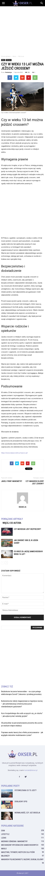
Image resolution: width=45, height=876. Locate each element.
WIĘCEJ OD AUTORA (12, 523)
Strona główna (5, 56)
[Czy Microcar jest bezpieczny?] (7, 532)
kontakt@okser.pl (30, 770)
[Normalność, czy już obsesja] (7, 816)
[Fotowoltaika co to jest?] (7, 793)
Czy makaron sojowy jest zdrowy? (35, 482)
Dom (3, 830)
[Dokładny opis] (7, 805)
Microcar (8, 60)
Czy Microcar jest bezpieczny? (27, 529)
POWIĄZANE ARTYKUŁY (12, 519)
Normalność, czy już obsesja (27, 813)
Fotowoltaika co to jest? (25, 790)
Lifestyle (5, 834)
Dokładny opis (21, 801)
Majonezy (5, 856)
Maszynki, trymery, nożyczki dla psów (18, 852)
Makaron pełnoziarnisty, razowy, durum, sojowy (22, 859)
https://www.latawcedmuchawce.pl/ (14, 453)
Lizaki (3, 838)
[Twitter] (25, 776)
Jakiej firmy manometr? (11, 481)
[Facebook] (19, 776)
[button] (42, 3)
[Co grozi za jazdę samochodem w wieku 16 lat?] (7, 554)
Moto (3, 60)
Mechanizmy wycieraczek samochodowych (19, 845)
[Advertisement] (22, 30)
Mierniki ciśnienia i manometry (14, 841)
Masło (4, 849)
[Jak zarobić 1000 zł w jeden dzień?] (7, 543)
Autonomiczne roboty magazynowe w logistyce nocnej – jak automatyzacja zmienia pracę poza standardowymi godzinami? (22, 704)
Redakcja (8, 72)
